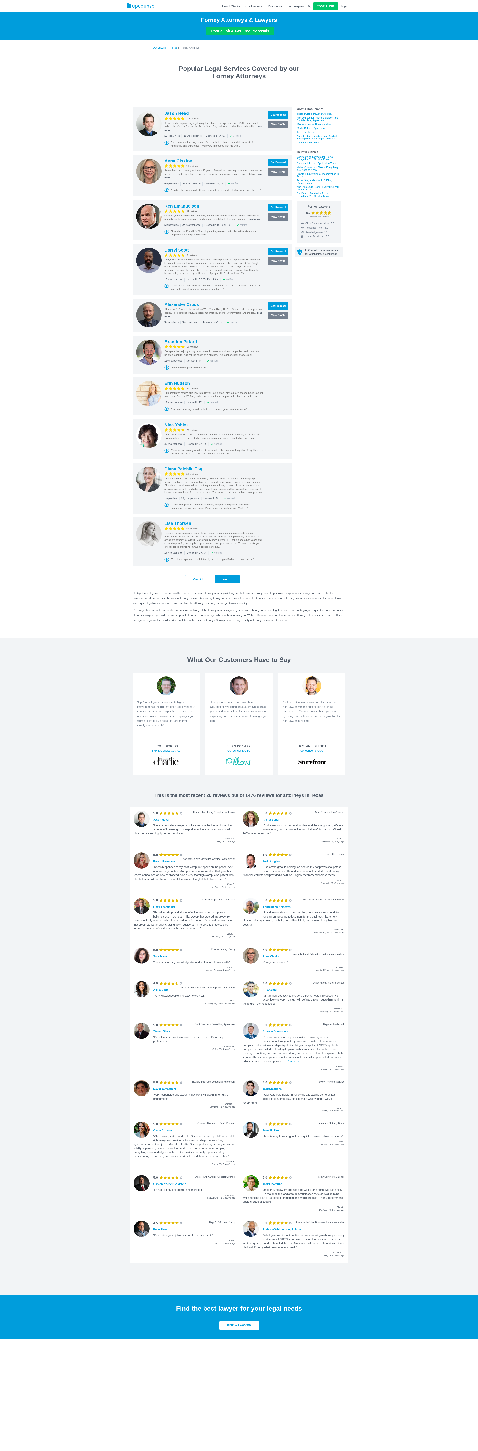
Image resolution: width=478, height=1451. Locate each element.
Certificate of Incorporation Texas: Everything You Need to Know (315, 158)
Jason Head (176, 113)
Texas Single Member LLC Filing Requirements (314, 181)
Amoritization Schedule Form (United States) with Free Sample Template (317, 137)
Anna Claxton (178, 160)
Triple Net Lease (306, 132)
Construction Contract (308, 142)
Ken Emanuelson (181, 206)
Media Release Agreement (311, 128)
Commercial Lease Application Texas (317, 163)
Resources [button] (275, 6)
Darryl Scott (176, 250)
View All (198, 579)
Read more (293, 1061)
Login (344, 6)
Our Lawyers (253, 6)
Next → (227, 579)
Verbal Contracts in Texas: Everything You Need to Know (317, 168)
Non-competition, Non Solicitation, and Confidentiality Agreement (317, 119)
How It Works (231, 6)
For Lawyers (295, 6)
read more (254, 219)
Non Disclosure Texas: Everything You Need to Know (318, 188)
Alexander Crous (181, 304)
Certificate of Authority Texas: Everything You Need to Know (313, 194)
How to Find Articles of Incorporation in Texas (318, 175)
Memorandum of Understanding (314, 124)
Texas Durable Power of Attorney (314, 113)
